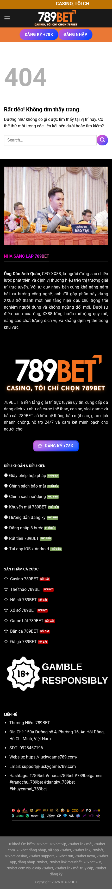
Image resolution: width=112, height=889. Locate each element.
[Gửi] (102, 140)
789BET (11, 402)
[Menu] (7, 18)
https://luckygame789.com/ (52, 757)
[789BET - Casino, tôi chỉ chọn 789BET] (56, 18)
